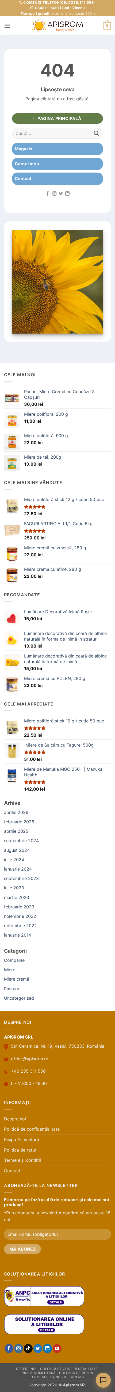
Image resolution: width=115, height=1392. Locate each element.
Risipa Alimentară (21, 1139)
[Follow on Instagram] (54, 193)
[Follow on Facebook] (47, 193)
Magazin (23, 148)
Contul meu (27, 163)
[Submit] (96, 133)
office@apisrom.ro (29, 1058)
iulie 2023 (14, 887)
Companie (14, 960)
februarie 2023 (19, 906)
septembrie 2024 (21, 840)
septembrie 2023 (21, 878)
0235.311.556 (81, 2)
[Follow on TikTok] (28, 1348)
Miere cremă (16, 979)
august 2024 (17, 850)
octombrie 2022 (20, 925)
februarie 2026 (19, 821)
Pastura (11, 988)
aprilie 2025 (16, 831)
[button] (7, 25)
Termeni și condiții (22, 1160)
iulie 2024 (14, 859)
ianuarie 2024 (18, 869)
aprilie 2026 (16, 812)
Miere (9, 969)
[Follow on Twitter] (61, 193)
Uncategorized (19, 998)
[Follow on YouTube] (57, 1348)
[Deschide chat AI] (103, 1380)
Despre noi (15, 1118)
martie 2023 (16, 897)
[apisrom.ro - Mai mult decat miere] (57, 26)
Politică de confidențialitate (32, 1129)
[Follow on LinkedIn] (67, 193)
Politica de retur (20, 1150)
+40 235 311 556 (28, 1071)
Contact (23, 178)
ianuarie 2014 (17, 935)
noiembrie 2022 (20, 916)
